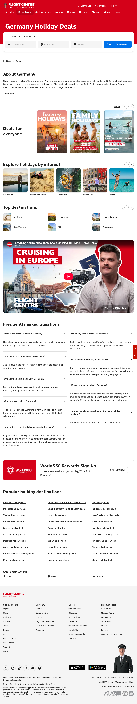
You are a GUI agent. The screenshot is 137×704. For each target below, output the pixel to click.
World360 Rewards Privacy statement (118, 686)
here (118, 422)
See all (117, 107)
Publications (8, 643)
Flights (11, 12)
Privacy (104, 626)
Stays (60, 12)
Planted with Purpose (45, 626)
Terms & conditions (113, 677)
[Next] (131, 106)
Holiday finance (75, 617)
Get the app (86, 6)
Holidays (25, 12)
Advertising (40, 630)
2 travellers (12, 36)
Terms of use (128, 677)
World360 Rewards (76, 634)
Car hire (6, 621)
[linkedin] (26, 668)
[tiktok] (19, 668)
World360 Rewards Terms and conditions (116, 682)
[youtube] (33, 668)
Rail (4, 634)
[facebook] (6, 668)
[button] (135, 352)
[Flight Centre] (14, 595)
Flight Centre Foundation (46, 621)
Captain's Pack (74, 609)
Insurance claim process (111, 634)
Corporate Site (42, 613)
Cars (109, 12)
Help (112, 6)
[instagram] (13, 668)
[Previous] (124, 106)
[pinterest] (39, 668)
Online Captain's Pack (77, 626)
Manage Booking (108, 613)
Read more (9, 93)
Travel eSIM (73, 630)
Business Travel (9, 638)
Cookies (104, 630)
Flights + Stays (44, 12)
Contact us (106, 617)
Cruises (85, 12)
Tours (72, 12)
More (118, 12)
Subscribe (72, 638)
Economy (28, 36)
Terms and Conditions (24, 690)
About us (40, 609)
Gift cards (72, 613)
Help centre (106, 609)
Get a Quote (100, 6)
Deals (97, 12)
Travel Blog (8, 647)
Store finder (106, 621)
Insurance (72, 621)
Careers (39, 617)
